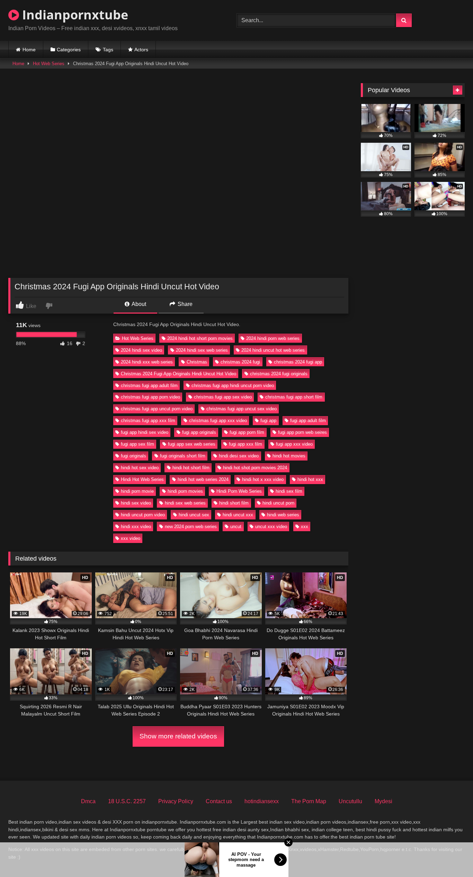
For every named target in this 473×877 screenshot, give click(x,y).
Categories (69, 49)
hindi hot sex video (140, 467)
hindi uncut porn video (143, 514)
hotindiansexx (261, 801)
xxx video (130, 538)
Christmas (197, 362)
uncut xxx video (271, 526)
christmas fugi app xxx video (218, 420)
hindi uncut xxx (238, 514)
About (138, 304)
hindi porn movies (185, 491)
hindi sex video (136, 503)
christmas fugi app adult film (149, 385)
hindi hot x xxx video (263, 479)
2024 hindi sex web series (202, 350)
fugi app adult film (308, 420)
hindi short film (234, 503)
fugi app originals (199, 432)
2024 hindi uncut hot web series (273, 350)
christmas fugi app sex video (223, 397)
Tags (108, 49)
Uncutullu (350, 801)
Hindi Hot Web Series (142, 479)
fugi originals (133, 455)
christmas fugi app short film (293, 397)
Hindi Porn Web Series (239, 491)
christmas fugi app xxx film (148, 420)
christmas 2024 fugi (240, 362)
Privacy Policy (175, 801)
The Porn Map (308, 801)
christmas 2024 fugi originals (278, 373)
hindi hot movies (289, 455)
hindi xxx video (136, 526)
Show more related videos (178, 736)
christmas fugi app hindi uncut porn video (232, 385)
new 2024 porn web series (191, 526)
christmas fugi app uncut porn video (157, 408)
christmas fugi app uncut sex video (241, 408)
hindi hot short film (190, 467)
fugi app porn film (247, 432)
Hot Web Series (48, 63)
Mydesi (383, 801)
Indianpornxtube (73, 14)
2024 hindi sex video (141, 350)
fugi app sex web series (191, 444)
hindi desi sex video (239, 455)
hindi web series (283, 514)
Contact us (219, 801)
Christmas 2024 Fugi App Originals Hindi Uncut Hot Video (178, 373)
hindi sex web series (185, 503)
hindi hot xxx (310, 479)
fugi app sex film (137, 444)
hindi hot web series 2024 (203, 479)
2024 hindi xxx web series (147, 362)
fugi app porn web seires (302, 432)
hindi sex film (289, 491)
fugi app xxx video (294, 444)
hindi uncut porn (278, 503)
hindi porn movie (137, 491)
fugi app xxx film (245, 444)
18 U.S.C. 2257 (127, 801)
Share (184, 304)
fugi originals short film (182, 455)
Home (29, 49)
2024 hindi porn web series (273, 338)
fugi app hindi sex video (144, 432)
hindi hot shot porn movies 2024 (255, 467)
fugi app (268, 420)
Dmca (88, 801)
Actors (141, 49)
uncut (235, 526)
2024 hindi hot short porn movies (200, 338)
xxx (304, 526)
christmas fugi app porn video (150, 397)
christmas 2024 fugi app (298, 362)
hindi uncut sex (194, 514)
